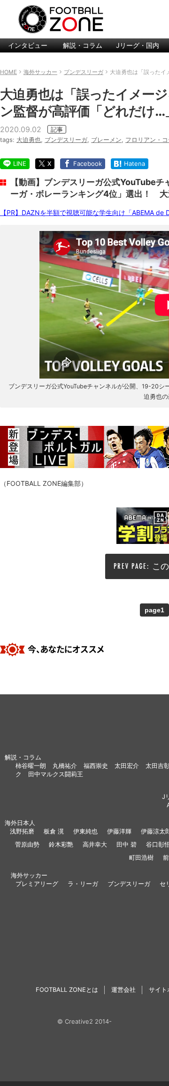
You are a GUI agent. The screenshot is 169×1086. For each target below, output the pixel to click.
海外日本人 (20, 822)
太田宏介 (127, 765)
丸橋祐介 (65, 765)
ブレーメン (106, 139)
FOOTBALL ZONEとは (67, 989)
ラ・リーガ (83, 883)
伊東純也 (85, 831)
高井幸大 (95, 844)
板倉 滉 (54, 831)
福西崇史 (96, 765)
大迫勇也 (28, 139)
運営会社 (123, 989)
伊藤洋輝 (119, 831)
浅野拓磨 (22, 831)
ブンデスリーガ (66, 139)
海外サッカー (29, 875)
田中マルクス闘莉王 (55, 774)
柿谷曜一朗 (30, 765)
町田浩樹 (141, 857)
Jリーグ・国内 (137, 45)
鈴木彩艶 (61, 844)
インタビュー (27, 45)
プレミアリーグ (36, 883)
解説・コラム (82, 45)
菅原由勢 (27, 844)
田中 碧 (126, 844)
